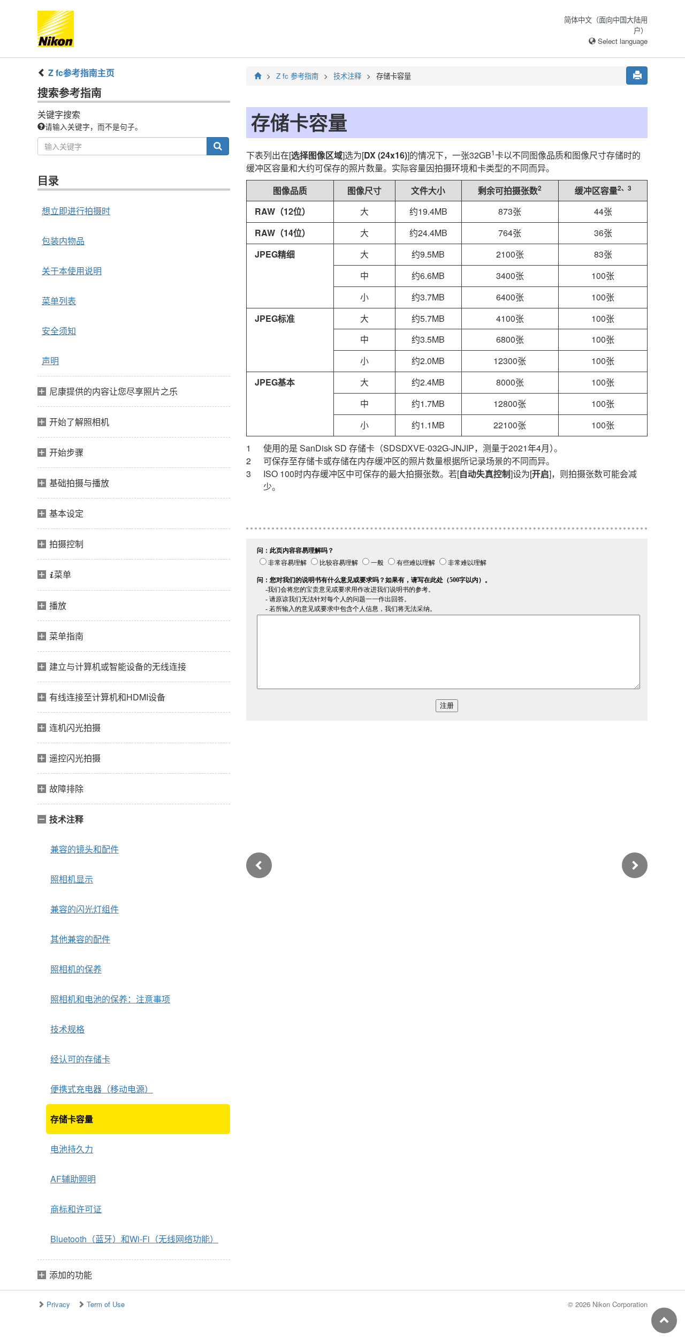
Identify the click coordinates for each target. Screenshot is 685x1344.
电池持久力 (71, 1149)
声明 (50, 360)
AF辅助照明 (73, 1179)
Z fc (297, 76)
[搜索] (218, 146)
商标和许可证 (76, 1209)
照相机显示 (71, 879)
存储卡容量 (71, 1119)
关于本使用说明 (72, 271)
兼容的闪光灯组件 (84, 909)
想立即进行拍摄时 (76, 211)
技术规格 (67, 1029)
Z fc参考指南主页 (81, 72)
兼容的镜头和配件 (84, 849)
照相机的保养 (76, 969)
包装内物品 (63, 241)
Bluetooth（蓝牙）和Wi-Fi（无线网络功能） (134, 1239)
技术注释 (347, 76)
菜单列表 (59, 301)
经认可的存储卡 (80, 1059)
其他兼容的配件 (80, 939)
